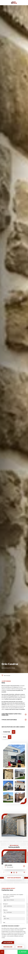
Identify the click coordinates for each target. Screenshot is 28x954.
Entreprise (5, 903)
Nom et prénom (6, 897)
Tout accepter (7, 942)
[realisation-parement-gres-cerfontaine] (20, 774)
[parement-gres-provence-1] (20, 797)
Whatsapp (23, 951)
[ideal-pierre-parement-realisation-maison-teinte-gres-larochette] (8, 774)
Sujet (4, 922)
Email (4, 916)
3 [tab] (16, 872)
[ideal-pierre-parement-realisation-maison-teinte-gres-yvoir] (8, 797)
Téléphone (5, 910)
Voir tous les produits (14, 877)
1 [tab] (11, 872)
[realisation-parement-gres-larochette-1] (8, 786)
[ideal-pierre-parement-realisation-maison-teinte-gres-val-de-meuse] (20, 786)
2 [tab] (14, 872)
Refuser (20, 946)
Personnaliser (7, 946)
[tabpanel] (14, 825)
